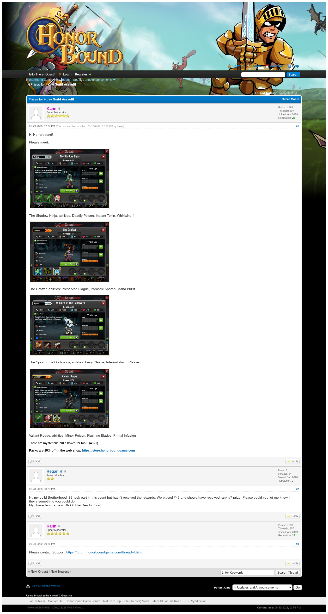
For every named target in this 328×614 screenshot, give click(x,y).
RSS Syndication (195, 601)
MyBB (46, 607)
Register (81, 74)
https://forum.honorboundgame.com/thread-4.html (104, 552)
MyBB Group (75, 607)
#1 (297, 126)
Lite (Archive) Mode (136, 601)
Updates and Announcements (92, 79)
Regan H (54, 471)
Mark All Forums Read (166, 601)
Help (295, 66)
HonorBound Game (39, 79)
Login (67, 74)
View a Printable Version (46, 585)
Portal (236, 66)
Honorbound (62, 79)
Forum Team (37, 601)
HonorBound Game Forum (83, 601)
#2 (297, 489)
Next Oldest (39, 571)
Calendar (276, 66)
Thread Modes (290, 99)
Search (255, 66)
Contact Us (55, 601)
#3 (297, 543)
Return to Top (112, 601)
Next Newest (60, 571)
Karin (120, 126)
